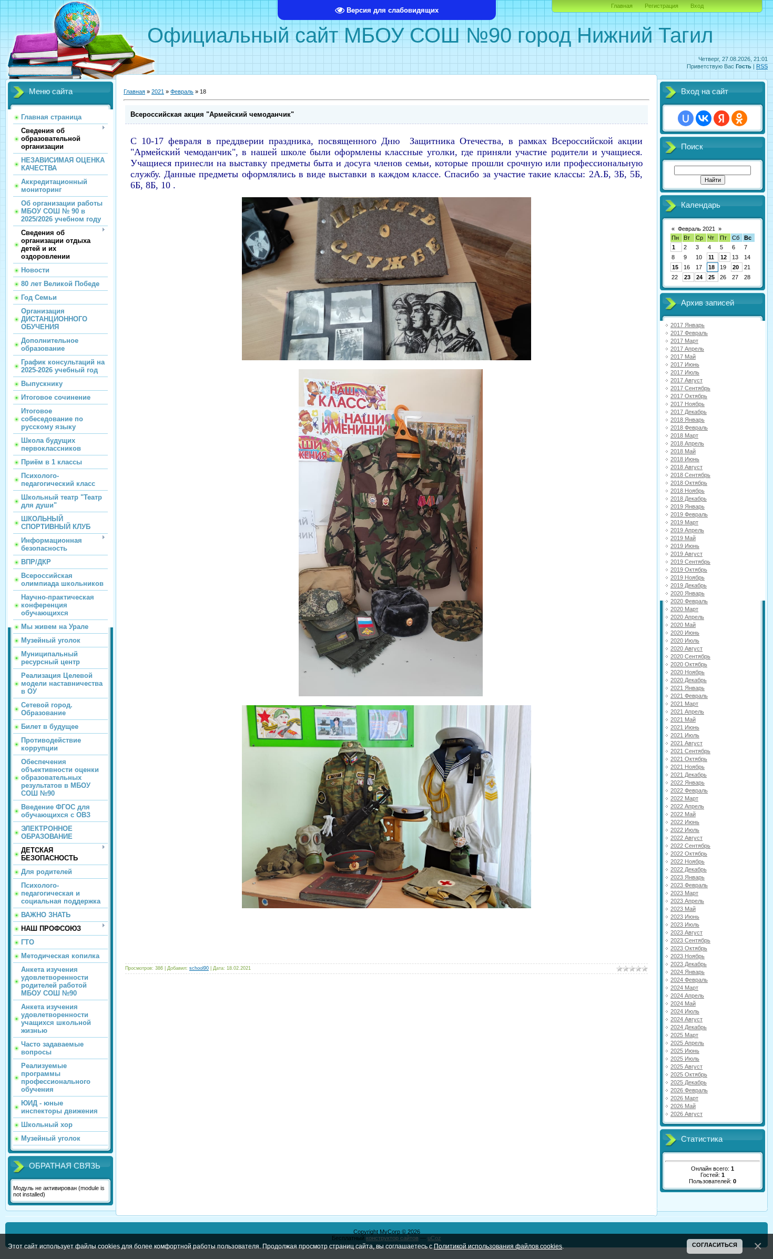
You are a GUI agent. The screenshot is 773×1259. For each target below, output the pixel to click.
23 (687, 277)
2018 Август (686, 467)
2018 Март (684, 435)
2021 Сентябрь (690, 751)
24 (699, 277)
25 (711, 277)
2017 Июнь (684, 364)
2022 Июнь (684, 822)
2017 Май (683, 356)
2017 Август (686, 380)
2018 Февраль (689, 427)
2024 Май (683, 1003)
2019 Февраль (689, 514)
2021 (157, 91)
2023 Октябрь (688, 948)
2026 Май (683, 1106)
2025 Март (684, 1035)
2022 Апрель (687, 806)
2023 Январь (687, 877)
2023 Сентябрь (690, 940)
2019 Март (684, 522)
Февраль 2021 (696, 229)
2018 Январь (687, 420)
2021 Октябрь (688, 759)
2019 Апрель (687, 530)
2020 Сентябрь (690, 656)
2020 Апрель (687, 617)
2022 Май (683, 814)
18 (711, 267)
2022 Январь (687, 782)
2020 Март (684, 609)
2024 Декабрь (688, 1027)
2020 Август (686, 648)
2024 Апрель (687, 995)
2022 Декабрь (688, 869)
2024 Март (684, 987)
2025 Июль (684, 1058)
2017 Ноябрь (687, 404)
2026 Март (684, 1098)
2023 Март (684, 893)
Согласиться (714, 1245)
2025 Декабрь (688, 1082)
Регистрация (661, 6)
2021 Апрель (687, 711)
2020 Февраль (689, 601)
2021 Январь (687, 688)
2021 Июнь (684, 727)
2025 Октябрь (688, 1074)
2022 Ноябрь (687, 861)
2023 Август (686, 932)
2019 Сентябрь (690, 562)
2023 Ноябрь (687, 956)
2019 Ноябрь (687, 577)
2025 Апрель (687, 1043)
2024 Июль (684, 1011)
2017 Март (684, 341)
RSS (762, 66)
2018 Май (683, 451)
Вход (697, 6)
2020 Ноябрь (687, 672)
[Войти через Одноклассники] (739, 118)
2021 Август (686, 743)
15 (675, 267)
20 (736, 267)
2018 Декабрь (688, 498)
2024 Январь (687, 972)
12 (723, 257)
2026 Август (686, 1114)
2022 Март (684, 798)
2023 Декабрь (688, 964)
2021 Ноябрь (687, 767)
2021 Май (683, 719)
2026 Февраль (689, 1090)
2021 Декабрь (688, 774)
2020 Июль (684, 640)
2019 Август (686, 554)
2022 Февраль (689, 790)
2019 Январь (687, 506)
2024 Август (686, 1019)
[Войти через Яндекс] (721, 118)
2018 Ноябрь (687, 491)
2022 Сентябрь (690, 845)
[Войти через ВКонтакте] (703, 118)
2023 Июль (684, 924)
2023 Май (683, 909)
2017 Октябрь (688, 396)
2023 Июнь (684, 916)
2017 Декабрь (688, 412)
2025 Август (686, 1066)
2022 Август (686, 838)
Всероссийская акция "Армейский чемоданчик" (212, 114)
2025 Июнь (684, 1051)
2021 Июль (684, 735)
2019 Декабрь (688, 585)
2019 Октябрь (688, 569)
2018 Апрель (687, 443)
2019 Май (683, 538)
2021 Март (684, 703)
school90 (199, 968)
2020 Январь (687, 593)
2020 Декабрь (688, 680)
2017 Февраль (689, 333)
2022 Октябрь (688, 853)
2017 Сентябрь (690, 388)
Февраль (182, 91)
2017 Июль (684, 372)
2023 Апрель (687, 901)
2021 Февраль (689, 696)
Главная (622, 6)
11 (711, 257)
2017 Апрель (687, 349)
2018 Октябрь (688, 483)
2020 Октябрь (688, 664)
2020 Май (683, 625)
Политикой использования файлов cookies (498, 1246)
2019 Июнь (684, 546)
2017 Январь (687, 325)
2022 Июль (684, 830)
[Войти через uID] (686, 118)
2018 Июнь (684, 459)
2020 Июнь (684, 633)
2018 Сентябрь (690, 475)
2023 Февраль (689, 885)
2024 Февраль (689, 980)
